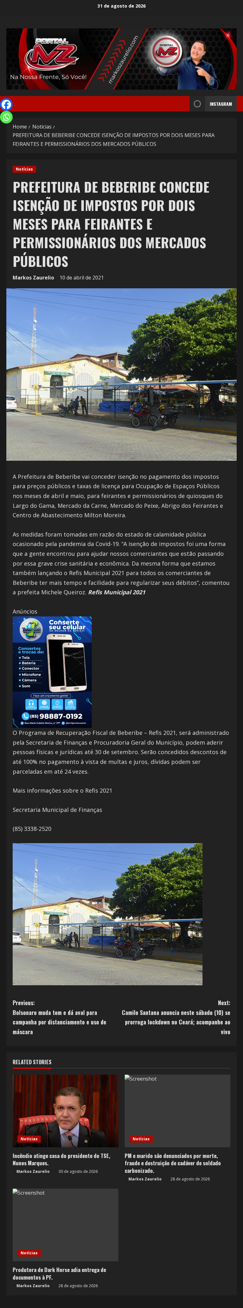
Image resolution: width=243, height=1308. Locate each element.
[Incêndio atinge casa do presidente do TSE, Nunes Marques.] (65, 1111)
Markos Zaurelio (33, 277)
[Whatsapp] (6, 117)
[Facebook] (6, 104)
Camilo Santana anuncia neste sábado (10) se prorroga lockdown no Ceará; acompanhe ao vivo (176, 1017)
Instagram (221, 103)
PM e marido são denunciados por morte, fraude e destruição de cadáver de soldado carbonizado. (173, 1163)
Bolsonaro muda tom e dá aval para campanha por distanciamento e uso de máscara (59, 1017)
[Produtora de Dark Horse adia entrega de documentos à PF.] (65, 1225)
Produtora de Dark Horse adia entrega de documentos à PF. (59, 1273)
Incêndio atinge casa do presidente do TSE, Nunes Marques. (61, 1159)
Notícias (24, 169)
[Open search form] (183, 104)
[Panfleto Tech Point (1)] (52, 671)
